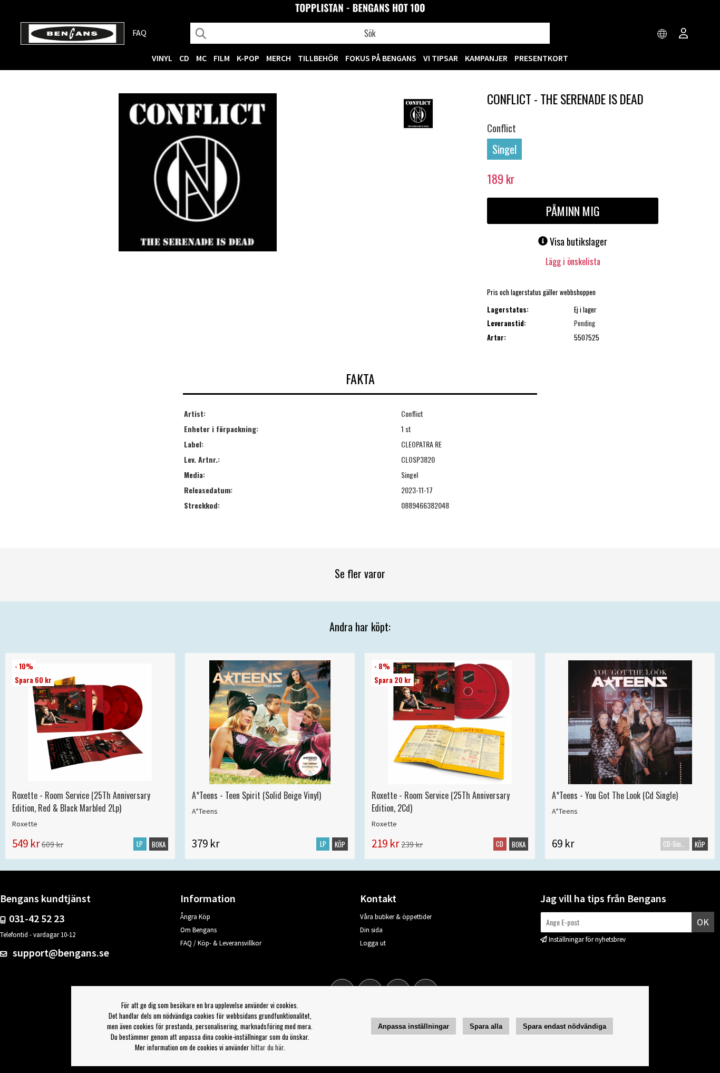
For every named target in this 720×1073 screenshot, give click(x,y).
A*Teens (205, 811)
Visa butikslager (577, 241)
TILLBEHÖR (318, 58)
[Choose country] (662, 34)
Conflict (501, 128)
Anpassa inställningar (413, 1026)
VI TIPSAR (440, 58)
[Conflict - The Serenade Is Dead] (198, 173)
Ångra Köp (195, 916)
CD (184, 58)
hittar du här (267, 1047)
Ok (703, 922)
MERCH (278, 58)
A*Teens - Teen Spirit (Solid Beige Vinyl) (256, 795)
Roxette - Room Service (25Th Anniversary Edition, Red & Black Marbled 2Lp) (81, 801)
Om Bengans (198, 929)
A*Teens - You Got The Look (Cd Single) (615, 795)
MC (201, 58)
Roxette (24, 823)
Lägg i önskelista (573, 261)
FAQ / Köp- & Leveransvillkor (220, 943)
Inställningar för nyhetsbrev (587, 939)
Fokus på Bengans (380, 58)
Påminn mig (573, 210)
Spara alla (486, 1026)
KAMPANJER (486, 58)
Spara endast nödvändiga (564, 1026)
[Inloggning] (683, 34)
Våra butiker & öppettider (396, 916)
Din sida (371, 929)
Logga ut (373, 943)
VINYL (162, 58)
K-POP (248, 58)
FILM (221, 58)
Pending (584, 323)
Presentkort (541, 58)
